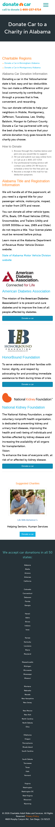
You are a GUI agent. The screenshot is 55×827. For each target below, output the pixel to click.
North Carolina (27, 719)
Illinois (27, 622)
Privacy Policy (32, 816)
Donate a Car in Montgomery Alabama (22, 67)
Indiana (27, 626)
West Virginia (28, 796)
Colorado (27, 589)
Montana (27, 686)
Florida (27, 601)
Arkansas (27, 577)
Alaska (27, 569)
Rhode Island (28, 747)
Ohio (27, 727)
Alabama (27, 565)
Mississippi (27, 674)
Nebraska (27, 690)
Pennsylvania (27, 743)
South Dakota (27, 759)
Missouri (27, 678)
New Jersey (27, 702)
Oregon (28, 739)
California (27, 581)
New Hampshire (28, 698)
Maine (27, 650)
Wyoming (27, 804)
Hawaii (27, 614)
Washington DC (28, 791)
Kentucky (27, 642)
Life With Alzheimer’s (27, 520)
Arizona (28, 573)
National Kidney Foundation (23, 407)
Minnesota (27, 670)
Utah (27, 771)
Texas (27, 767)
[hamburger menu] (45, 5)
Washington (27, 787)
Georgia (27, 605)
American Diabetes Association (26, 291)
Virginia (28, 783)
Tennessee (28, 763)
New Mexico (27, 711)
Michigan (27, 666)
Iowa (27, 630)
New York (27, 715)
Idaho (27, 618)
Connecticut (27, 593)
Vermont (27, 775)
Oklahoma (28, 735)
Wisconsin (27, 800)
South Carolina (27, 751)
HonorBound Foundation (21, 357)
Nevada (27, 694)
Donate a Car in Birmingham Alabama (21, 63)
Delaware (27, 597)
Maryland (27, 654)
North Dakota (27, 723)
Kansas (27, 638)
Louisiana (27, 646)
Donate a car (28, 318)
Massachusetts (27, 662)
